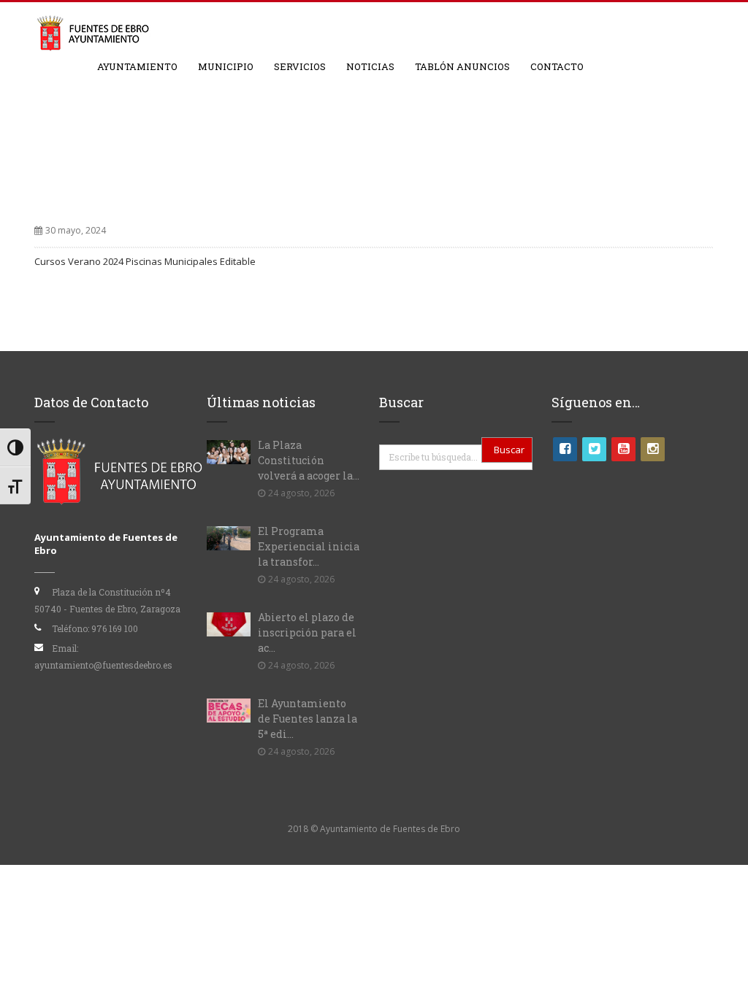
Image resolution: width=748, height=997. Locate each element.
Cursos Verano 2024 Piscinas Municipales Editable (145, 261)
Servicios (300, 66)
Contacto (557, 66)
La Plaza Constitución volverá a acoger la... (308, 460)
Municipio (225, 66)
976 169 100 (114, 628)
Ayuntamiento (137, 66)
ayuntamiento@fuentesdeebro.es (103, 665)
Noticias (370, 66)
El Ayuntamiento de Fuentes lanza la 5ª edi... (307, 718)
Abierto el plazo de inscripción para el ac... (307, 632)
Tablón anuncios (462, 66)
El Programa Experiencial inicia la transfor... (308, 546)
